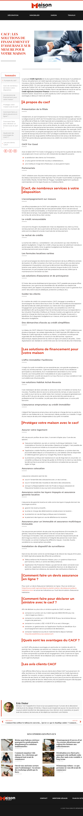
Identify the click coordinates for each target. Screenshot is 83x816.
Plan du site (77, 798)
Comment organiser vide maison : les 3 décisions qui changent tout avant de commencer (26, 756)
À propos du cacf (10, 80)
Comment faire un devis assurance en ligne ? (10, 114)
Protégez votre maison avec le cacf (10, 106)
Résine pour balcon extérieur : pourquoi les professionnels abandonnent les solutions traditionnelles (27, 743)
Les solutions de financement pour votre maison (10, 97)
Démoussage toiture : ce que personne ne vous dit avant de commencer (68, 767)
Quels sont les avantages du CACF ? (8, 135)
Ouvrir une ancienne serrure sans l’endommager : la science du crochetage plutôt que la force (27, 768)
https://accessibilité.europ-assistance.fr (39, 634)
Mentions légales (59, 798)
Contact (43, 798)
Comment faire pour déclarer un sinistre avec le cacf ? (10, 125)
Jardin (54, 15)
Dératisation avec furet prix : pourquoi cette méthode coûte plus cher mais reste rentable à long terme (69, 756)
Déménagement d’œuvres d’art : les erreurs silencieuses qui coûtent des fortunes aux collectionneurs (69, 743)
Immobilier (34, 15)
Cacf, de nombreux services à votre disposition (10, 88)
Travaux (71, 15)
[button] (5, 150)
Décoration (13, 15)
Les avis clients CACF (9, 144)
